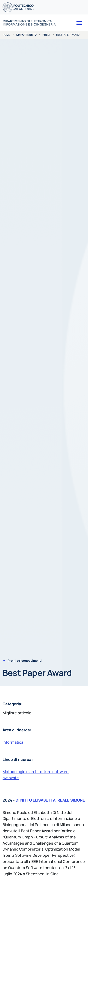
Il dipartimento (26, 34)
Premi (46, 34)
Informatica (13, 742)
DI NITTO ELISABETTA (36, 800)
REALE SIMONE (71, 800)
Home (6, 35)
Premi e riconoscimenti (25, 660)
